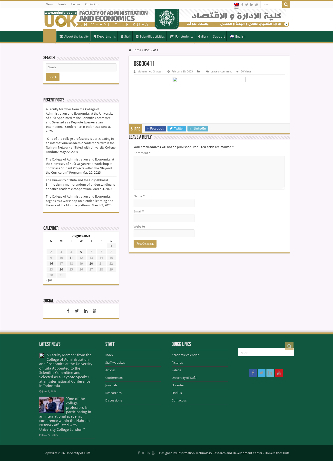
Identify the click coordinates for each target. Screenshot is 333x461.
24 (61, 269)
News (49, 4)
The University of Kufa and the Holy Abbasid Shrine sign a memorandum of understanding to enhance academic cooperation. (80, 184)
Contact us (92, 4)
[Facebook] (242, 5)
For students (184, 36)
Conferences (114, 378)
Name (139, 196)
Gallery (203, 36)
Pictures (177, 362)
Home (49, 36)
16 (51, 263)
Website (139, 226)
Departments (106, 36)
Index (109, 355)
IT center (178, 385)
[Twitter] (247, 5)
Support (219, 36)
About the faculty (76, 36)
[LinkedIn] (252, 5)
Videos (176, 370)
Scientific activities (152, 36)
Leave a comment (221, 71)
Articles (110, 370)
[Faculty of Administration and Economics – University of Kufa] (166, 19)
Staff (127, 36)
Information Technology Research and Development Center (219, 453)
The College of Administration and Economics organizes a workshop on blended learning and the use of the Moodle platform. (79, 201)
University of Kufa (184, 378)
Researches (113, 393)
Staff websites (115, 362)
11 (71, 258)
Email (139, 211)
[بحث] (286, 4)
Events (62, 4)
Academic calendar (185, 355)
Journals (111, 385)
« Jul (49, 280)
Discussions (113, 400)
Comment (142, 153)
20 (91, 263)
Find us (75, 4)
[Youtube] (257, 5)
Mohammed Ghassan (150, 71)
